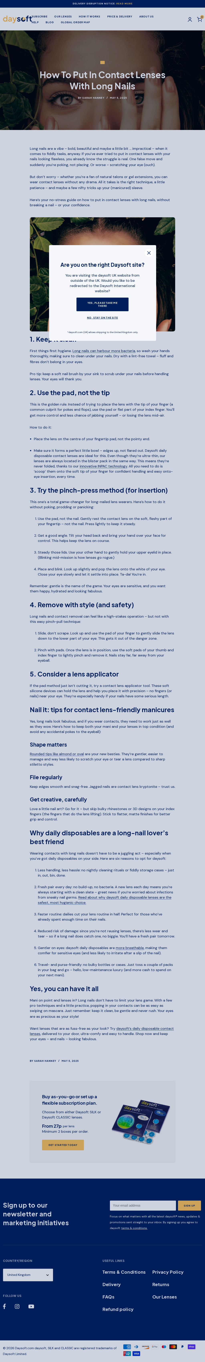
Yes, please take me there (102, 304)
